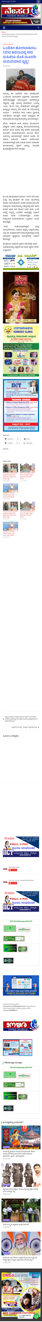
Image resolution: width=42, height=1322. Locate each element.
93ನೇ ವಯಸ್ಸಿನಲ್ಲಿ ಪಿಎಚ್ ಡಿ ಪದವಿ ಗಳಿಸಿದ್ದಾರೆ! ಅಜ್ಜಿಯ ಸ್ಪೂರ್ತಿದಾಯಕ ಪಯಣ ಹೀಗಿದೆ (27, 476)
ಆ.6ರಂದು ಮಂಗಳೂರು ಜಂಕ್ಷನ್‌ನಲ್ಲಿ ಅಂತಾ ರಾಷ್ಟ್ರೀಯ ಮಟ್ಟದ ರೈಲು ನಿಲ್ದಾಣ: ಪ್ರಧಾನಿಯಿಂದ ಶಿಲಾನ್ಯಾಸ (20, 1259)
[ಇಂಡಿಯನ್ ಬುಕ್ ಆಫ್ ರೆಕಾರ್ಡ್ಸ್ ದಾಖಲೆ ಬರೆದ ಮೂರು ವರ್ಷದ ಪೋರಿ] (10, 488)
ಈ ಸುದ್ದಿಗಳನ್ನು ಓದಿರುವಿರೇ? (13, 1122)
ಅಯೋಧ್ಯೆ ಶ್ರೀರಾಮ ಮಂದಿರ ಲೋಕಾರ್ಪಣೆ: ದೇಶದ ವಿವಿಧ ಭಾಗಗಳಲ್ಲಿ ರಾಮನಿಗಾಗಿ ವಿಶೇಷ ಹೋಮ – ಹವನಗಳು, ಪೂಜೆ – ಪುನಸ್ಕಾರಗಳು (19, 1154)
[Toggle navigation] (4, 27)
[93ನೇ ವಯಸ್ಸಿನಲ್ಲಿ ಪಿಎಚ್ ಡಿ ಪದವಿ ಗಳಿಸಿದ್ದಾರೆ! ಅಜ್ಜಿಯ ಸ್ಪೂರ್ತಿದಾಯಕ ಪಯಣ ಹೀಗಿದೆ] (27, 467)
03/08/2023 (6, 1263)
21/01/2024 (6, 1159)
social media (8, 45)
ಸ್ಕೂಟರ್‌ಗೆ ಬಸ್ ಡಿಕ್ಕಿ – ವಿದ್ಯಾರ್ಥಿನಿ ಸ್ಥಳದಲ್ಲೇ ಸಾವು (24, 727)
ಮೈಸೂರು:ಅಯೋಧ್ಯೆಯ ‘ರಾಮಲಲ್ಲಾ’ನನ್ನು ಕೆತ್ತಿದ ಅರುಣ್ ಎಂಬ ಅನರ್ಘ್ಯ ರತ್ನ (20, 1190)
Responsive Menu (38, 1)
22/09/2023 (6, 1227)
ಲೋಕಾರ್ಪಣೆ (6, 1147)
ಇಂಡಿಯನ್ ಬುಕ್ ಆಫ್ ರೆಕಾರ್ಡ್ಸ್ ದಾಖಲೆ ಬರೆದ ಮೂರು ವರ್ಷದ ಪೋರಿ (9, 495)
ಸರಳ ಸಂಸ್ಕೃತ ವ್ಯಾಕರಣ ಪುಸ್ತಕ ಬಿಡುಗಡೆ (16, 1224)
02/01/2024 (6, 1194)
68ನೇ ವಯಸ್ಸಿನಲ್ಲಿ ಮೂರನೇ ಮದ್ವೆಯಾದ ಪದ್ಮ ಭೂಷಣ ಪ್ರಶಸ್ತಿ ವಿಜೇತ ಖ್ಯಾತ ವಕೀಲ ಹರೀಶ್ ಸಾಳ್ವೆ (10, 476)
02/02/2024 (6, 66)
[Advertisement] (21, 173)
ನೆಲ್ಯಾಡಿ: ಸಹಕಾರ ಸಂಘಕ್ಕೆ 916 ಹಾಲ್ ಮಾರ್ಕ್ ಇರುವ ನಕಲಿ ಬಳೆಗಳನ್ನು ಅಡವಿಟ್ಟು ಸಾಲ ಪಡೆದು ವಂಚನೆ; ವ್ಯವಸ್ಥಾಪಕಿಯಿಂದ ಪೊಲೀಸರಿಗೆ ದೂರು (21, 719)
